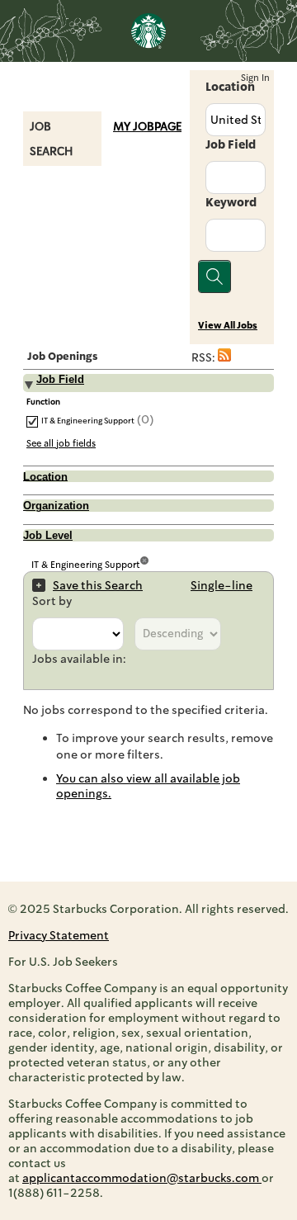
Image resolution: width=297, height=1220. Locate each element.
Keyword (231, 202)
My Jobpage (147, 126)
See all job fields (61, 443)
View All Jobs (227, 325)
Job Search (51, 138)
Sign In (255, 78)
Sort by (52, 600)
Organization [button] (56, 506)
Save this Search (98, 585)
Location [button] (45, 476)
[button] (224, 357)
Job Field (230, 144)
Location (230, 86)
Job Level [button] (48, 535)
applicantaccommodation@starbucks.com (142, 1177)
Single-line (221, 585)
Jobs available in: (79, 658)
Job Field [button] (60, 379)
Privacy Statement (58, 935)
